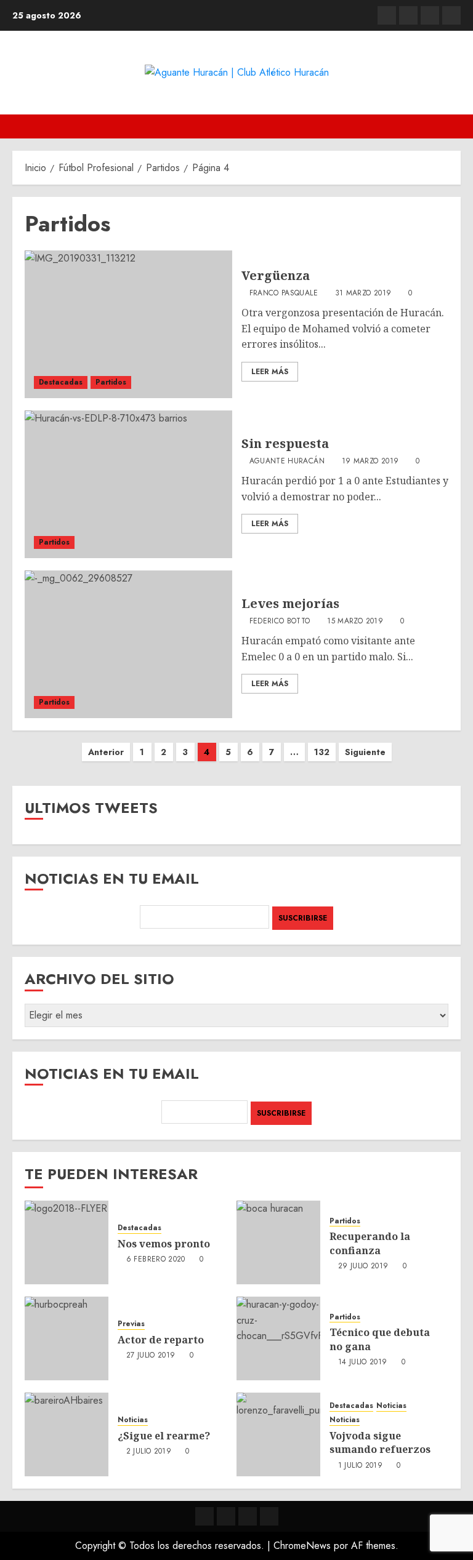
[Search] (453, 126)
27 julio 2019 (151, 1356)
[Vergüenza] (128, 324)
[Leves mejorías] (128, 644)
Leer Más (269, 371)
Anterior (106, 752)
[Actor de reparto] (66, 1338)
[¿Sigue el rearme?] (66, 1434)
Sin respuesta (285, 443)
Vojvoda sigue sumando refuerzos (380, 1442)
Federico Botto (279, 621)
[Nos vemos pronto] (66, 1242)
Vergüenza (275, 275)
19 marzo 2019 (370, 461)
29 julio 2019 (363, 1266)
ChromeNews (302, 1545)
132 (321, 752)
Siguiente (365, 752)
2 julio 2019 (148, 1452)
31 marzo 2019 (363, 293)
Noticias (133, 1420)
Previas (131, 1324)
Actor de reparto (161, 1339)
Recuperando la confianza (369, 1243)
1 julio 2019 (360, 1466)
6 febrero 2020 (155, 1260)
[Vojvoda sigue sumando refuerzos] (278, 1434)
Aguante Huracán (287, 461)
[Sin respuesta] (128, 484)
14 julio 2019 (362, 1362)
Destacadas (61, 382)
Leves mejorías (290, 603)
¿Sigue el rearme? (164, 1435)
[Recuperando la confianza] (278, 1242)
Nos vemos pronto (164, 1243)
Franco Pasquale (283, 293)
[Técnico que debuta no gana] (278, 1338)
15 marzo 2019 (355, 621)
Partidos (110, 382)
